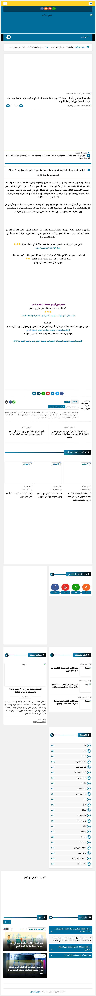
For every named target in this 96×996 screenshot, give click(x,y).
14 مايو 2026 (84, 489)
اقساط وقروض (68, 777)
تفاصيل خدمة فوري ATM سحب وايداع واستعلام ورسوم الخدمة (25, 690)
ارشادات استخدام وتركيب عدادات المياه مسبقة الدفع (48, 330)
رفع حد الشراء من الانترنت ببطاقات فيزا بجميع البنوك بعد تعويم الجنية (26, 971)
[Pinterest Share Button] (52, 393)
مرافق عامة (70, 93)
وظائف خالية (68, 863)
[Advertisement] (47, 24)
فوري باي (68, 836)
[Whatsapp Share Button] (43, 393)
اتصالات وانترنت (68, 761)
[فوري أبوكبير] (48, 15)
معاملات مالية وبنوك (68, 858)
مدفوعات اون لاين (68, 847)
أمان (68, 750)
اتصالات (68, 756)
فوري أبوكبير (35, 991)
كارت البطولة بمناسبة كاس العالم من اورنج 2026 (41, 47)
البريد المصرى (68, 788)
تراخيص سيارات (68, 820)
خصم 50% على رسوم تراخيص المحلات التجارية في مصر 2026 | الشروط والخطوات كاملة (79, 497)
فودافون (68, 831)
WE (68, 745)
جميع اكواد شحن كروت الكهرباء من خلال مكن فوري (64, 669)
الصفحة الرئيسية (82, 93)
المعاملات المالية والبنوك (56, 407)
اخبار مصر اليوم (68, 767)
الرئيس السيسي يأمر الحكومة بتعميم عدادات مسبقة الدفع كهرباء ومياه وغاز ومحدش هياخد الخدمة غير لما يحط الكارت (48, 157)
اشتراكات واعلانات (68, 772)
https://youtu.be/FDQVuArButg (48, 248)
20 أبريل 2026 (55, 489)
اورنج (68, 799)
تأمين (68, 804)
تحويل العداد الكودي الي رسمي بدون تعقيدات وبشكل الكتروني (49, 495)
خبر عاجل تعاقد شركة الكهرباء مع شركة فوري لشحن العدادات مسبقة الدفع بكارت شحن (25, 943)
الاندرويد (68, 783)
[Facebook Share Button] (62, 393)
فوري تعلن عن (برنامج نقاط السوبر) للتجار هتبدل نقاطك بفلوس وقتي (65, 686)
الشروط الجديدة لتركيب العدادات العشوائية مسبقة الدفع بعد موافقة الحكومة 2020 (48, 341)
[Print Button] (34, 393)
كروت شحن (68, 842)
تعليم (68, 826)
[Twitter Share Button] (57, 393)
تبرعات (68, 810)
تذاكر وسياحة (68, 815)
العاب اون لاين (68, 793)
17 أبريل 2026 (25, 489)
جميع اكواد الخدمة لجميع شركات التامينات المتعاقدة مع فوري (66, 702)
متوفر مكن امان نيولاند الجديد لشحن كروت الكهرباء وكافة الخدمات (48, 315)
